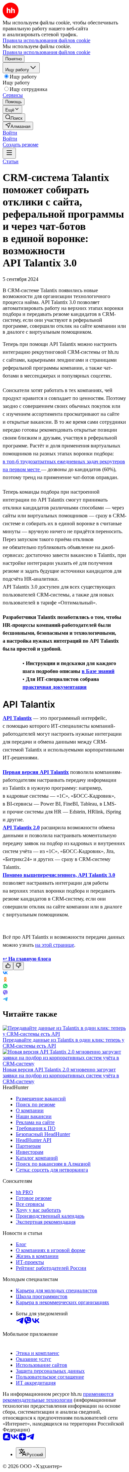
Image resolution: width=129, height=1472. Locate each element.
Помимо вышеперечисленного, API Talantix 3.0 (59, 875)
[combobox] (31, 1452)
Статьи (11, 161)
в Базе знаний (98, 671)
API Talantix (17, 718)
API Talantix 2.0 (21, 827)
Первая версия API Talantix (36, 772)
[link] (14, 117)
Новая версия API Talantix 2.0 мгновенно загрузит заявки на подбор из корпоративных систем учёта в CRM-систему (61, 1075)
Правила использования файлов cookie (46, 52)
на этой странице (54, 945)
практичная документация (54, 687)
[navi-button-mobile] (9, 153)
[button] (10, 133)
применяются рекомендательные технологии (58, 1397)
